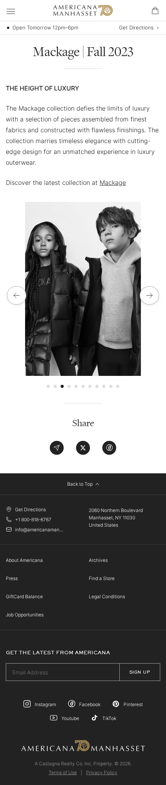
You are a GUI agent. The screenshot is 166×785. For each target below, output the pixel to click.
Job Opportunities (25, 615)
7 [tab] (89, 386)
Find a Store (102, 578)
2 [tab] (55, 386)
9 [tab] (103, 386)
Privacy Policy (101, 772)
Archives (98, 560)
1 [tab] (48, 386)
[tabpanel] (83, 289)
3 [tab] (62, 386)
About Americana (24, 560)
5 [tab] (76, 386)
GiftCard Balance (24, 596)
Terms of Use (63, 772)
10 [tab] (110, 386)
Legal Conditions (107, 596)
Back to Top (80, 484)
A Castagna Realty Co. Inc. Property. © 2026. (83, 763)
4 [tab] (69, 386)
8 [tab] (96, 386)
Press (12, 578)
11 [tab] (117, 386)
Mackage (113, 182)
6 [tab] (83, 386)
